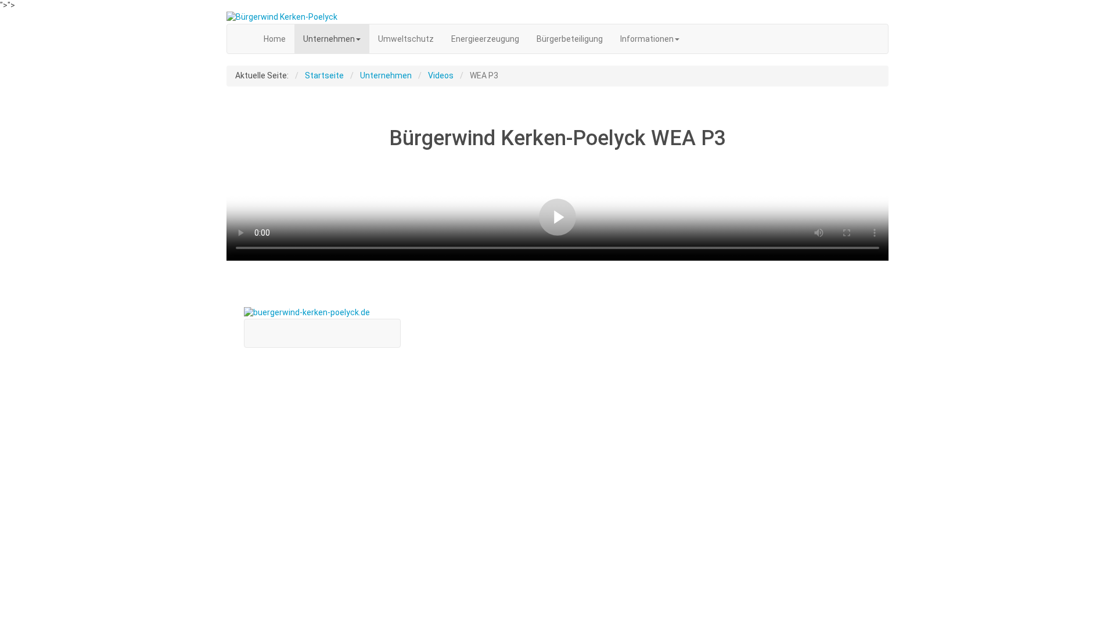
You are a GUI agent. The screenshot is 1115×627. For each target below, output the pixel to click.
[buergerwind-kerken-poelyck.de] (557, 17)
